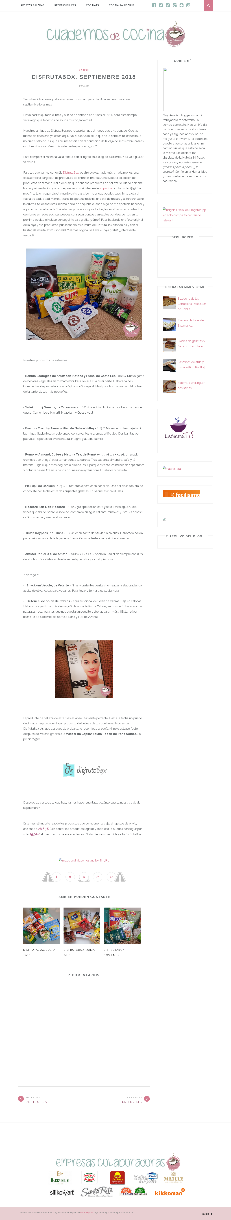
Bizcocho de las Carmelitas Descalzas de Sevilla (192, 304)
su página (105, 188)
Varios (84, 70)
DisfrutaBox (71, 172)
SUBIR (206, 1214)
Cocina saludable (121, 5)
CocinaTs (92, 5)
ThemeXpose (86, 1213)
